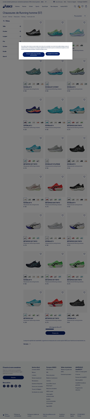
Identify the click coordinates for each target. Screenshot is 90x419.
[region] (46, 51)
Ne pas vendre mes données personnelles (33, 54)
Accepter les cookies (52, 53)
